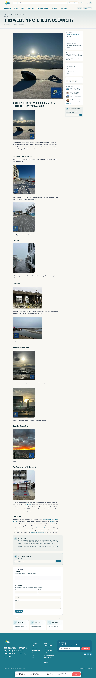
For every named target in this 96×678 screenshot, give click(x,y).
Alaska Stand (27, 504)
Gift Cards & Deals (48, 650)
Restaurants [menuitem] (30, 8)
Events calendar (71, 66)
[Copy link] (67, 81)
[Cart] (90, 2)
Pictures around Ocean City (73, 34)
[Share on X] (70, 81)
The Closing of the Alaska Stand (74, 45)
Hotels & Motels (35, 648)
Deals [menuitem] (61, 8)
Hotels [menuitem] (22, 8)
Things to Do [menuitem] (7, 8)
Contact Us (46, 660)
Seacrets (52, 521)
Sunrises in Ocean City (71, 40)
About (45, 643)
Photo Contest (47, 648)
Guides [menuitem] (46, 8)
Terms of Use (89, 668)
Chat (87, 8)
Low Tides (69, 38)
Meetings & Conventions (49, 655)
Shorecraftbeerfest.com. (43, 528)
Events (33, 645)
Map (80, 8)
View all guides (69, 103)
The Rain (69, 36)
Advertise (46, 662)
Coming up (69, 47)
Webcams (34, 653)
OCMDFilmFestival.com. (37, 532)
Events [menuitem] (16, 8)
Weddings (46, 653)
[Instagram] (88, 654)
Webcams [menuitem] (40, 8)
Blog (9, 14)
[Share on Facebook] (73, 81)
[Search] (19, 3)
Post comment (19, 611)
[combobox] (43, 3)
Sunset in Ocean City (71, 43)
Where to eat (71, 71)
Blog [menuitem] (65, 8)
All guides (70, 73)
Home (5, 14)
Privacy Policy (82, 668)
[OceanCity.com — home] (7, 642)
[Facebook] (85, 654)
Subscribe (58, 561)
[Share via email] (76, 81)
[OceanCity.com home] (7, 3)
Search (76, 674)
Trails (33, 655)
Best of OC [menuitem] (54, 8)
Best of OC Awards (48, 645)
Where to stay (71, 68)
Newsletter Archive (48, 657)
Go (80, 114)
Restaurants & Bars (36, 650)
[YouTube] (91, 654)
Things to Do (34, 643)
